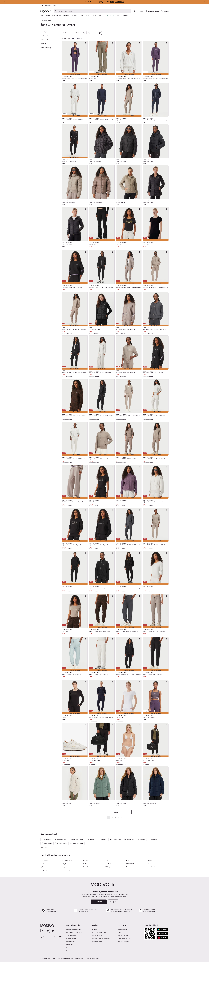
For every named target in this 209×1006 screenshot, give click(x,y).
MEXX (149, 864)
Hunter (150, 860)
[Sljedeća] (204, 2)
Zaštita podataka (94, 958)
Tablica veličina (122, 929)
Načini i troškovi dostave (73, 929)
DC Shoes (43, 864)
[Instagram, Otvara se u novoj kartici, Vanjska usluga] (42, 931)
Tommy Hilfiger (66, 870)
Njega (119, 932)
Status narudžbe (71, 935)
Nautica (128, 867)
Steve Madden (152, 867)
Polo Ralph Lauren (67, 860)
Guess (106, 860)
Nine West (108, 864)
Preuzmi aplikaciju (159, 6)
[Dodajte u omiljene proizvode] (86, 43)
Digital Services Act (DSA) (125, 938)
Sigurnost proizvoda (123, 935)
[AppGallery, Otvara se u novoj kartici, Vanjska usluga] (162, 937)
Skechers (85, 860)
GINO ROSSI (130, 864)
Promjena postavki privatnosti (65, 958)
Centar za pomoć (71, 947)
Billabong (107, 867)
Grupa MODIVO (104, 935)
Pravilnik (54, 958)
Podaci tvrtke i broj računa (99, 932)
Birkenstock (129, 870)
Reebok (107, 870)
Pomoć (167, 6)
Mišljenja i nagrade (123, 941)
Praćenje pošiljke (71, 938)
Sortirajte (65, 33)
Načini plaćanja (70, 941)
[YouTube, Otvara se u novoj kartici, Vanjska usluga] (48, 931)
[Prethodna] (5, 2)
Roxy (149, 870)
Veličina (78, 33)
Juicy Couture (66, 864)
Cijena (90, 33)
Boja (84, 33)
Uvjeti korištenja (104, 941)
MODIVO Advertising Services (104, 938)
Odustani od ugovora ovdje (74, 932)
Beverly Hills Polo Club (89, 870)
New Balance (44, 860)
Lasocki (85, 867)
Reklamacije (69, 944)
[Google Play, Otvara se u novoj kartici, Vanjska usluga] (162, 929)
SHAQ (85, 864)
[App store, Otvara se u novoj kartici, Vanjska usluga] (162, 933)
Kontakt (68, 951)
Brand (97, 33)
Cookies (87, 958)
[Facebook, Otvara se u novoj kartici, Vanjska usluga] (53, 931)
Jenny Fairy (43, 870)
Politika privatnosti (78, 958)
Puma (128, 860)
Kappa (64, 867)
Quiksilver (43, 867)
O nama (94, 929)
